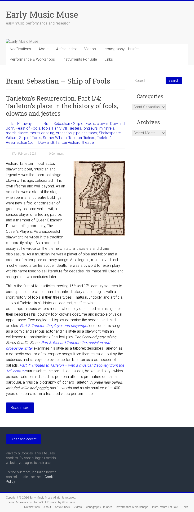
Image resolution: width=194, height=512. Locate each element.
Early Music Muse (42, 14)
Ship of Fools (30, 137)
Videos (90, 49)
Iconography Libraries (121, 49)
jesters (75, 128)
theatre (88, 142)
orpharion (64, 133)
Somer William (55, 137)
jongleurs (90, 128)
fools (46, 128)
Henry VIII (60, 128)
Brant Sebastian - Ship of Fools (69, 123)
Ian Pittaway (21, 123)
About (43, 49)
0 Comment (56, 153)
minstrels (106, 128)
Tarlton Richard (68, 142)
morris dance (17, 133)
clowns (103, 123)
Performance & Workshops (32, 59)
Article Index (66, 49)
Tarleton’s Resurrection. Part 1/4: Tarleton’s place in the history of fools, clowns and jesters (62, 105)
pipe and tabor (85, 133)
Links (109, 59)
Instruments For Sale (79, 59)
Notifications (20, 49)
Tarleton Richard (81, 137)
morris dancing (42, 133)
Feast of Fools (28, 128)
